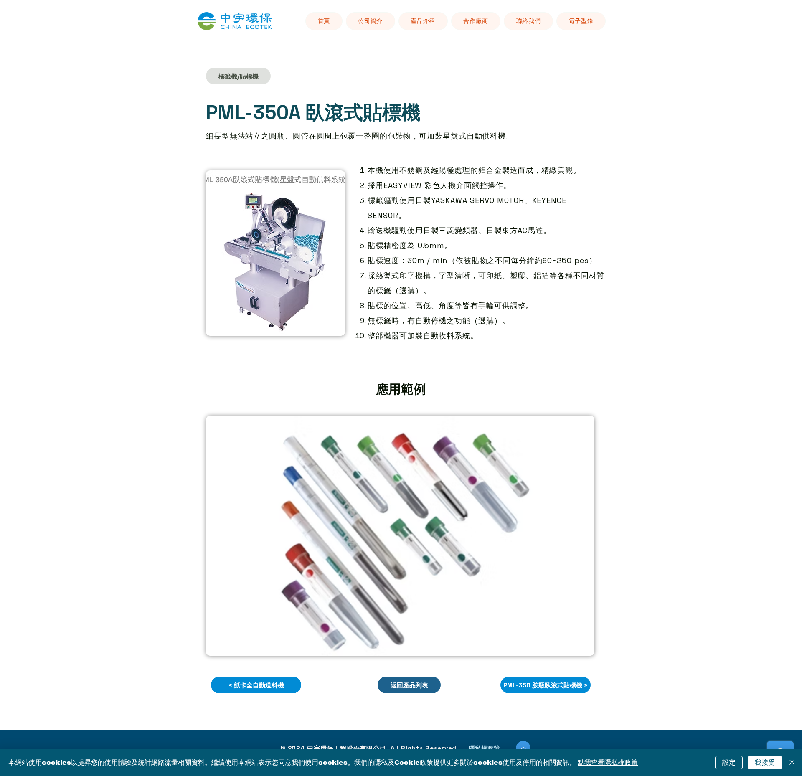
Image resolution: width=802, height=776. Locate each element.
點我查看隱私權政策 (608, 762)
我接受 (765, 762)
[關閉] (792, 762)
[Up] (523, 748)
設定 (729, 762)
